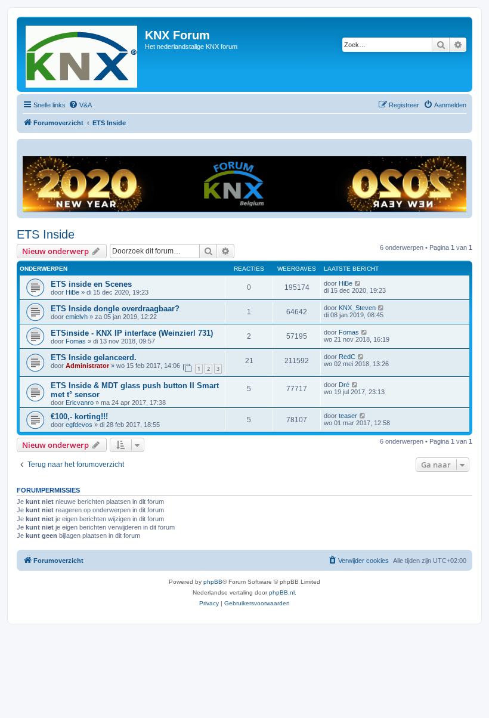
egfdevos (79, 424)
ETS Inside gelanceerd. (94, 357)
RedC (347, 356)
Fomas (76, 341)
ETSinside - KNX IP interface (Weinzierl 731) (132, 333)
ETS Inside (46, 234)
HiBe (72, 292)
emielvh (77, 316)
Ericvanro (80, 402)
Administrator (87, 365)
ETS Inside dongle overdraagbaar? (115, 308)
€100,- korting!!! (79, 416)
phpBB (212, 581)
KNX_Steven (357, 307)
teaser (348, 415)
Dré (344, 384)
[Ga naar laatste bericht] (358, 283)
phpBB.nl (282, 592)
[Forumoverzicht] (82, 54)
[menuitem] (80, 105)
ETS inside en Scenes (91, 284)
